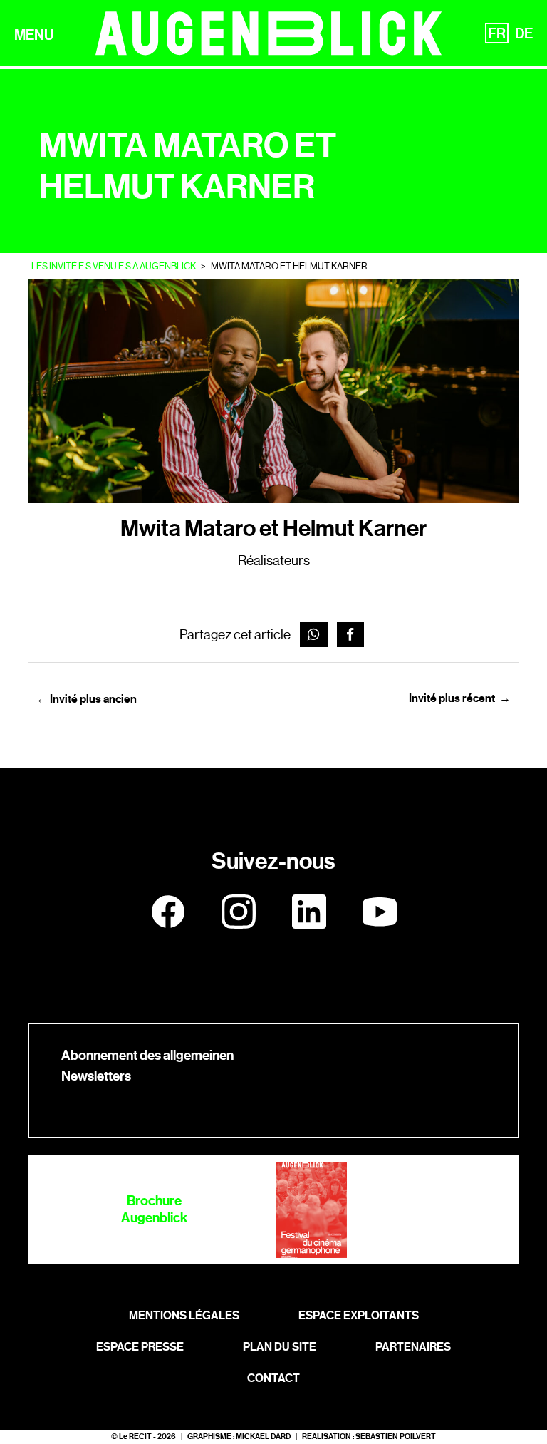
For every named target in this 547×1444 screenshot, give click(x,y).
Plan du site (279, 1346)
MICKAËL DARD (263, 1436)
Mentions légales (184, 1315)
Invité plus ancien (86, 699)
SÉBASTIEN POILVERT (395, 1436)
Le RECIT (135, 1436)
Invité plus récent (460, 698)
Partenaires (413, 1346)
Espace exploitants (358, 1315)
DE (524, 33)
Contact (273, 1378)
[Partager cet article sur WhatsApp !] (314, 634)
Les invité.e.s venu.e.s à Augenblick (113, 266)
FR (497, 33)
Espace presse (140, 1346)
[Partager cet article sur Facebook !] (351, 634)
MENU (33, 34)
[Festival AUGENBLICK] (268, 33)
